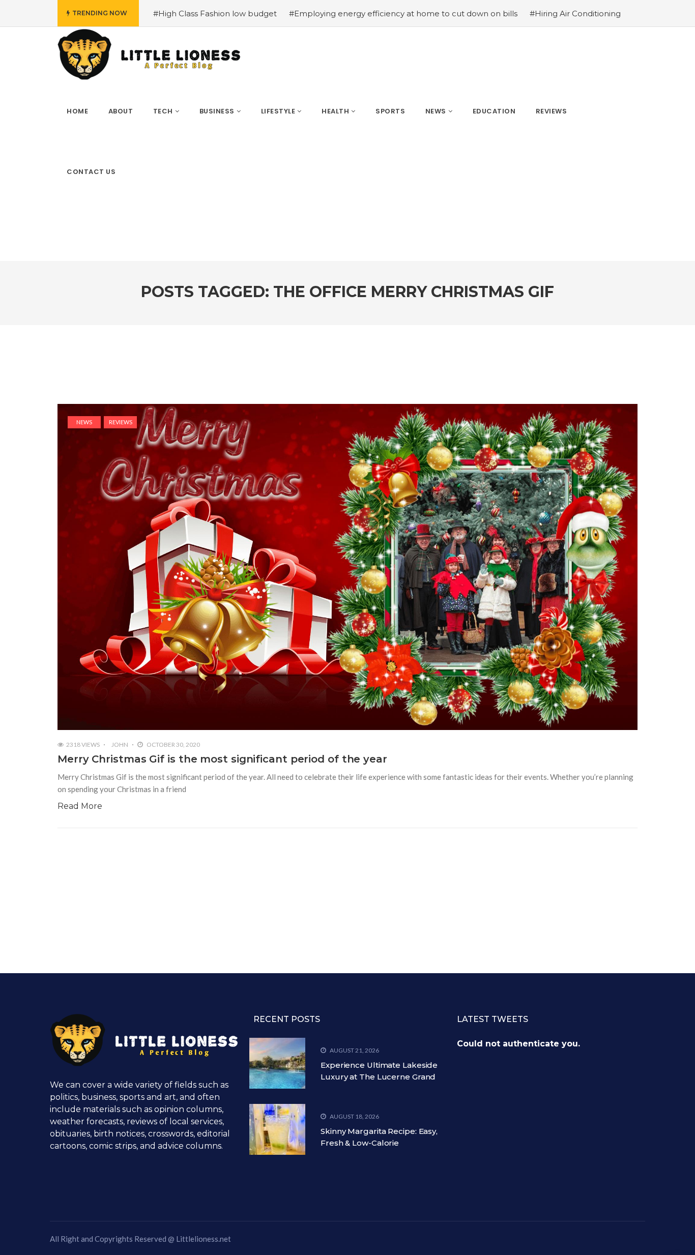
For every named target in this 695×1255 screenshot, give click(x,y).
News (84, 422)
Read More (79, 806)
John (119, 744)
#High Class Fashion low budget (215, 13)
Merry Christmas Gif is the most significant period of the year (222, 759)
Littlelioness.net (203, 1238)
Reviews (120, 422)
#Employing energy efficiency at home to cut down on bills (403, 13)
